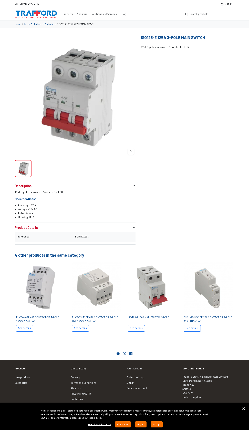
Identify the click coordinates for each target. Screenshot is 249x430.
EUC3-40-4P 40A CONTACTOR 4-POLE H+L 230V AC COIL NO (40, 320)
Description (23, 186)
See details (24, 328)
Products (68, 14)
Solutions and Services (104, 14)
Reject (140, 424)
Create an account (137, 388)
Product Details (26, 227)
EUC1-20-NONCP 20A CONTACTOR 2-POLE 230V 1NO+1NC (208, 320)
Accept (156, 424)
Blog (123, 14)
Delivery (75, 378)
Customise (123, 424)
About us (82, 14)
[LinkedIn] (131, 354)
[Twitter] (124, 354)
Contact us (77, 399)
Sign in (130, 383)
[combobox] (208, 14)
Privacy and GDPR (81, 394)
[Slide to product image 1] (23, 168)
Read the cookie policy (99, 424)
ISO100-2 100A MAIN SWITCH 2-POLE (148, 318)
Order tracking (135, 378)
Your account (134, 369)
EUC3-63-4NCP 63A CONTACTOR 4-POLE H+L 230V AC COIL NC (95, 320)
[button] (244, 409)
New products (22, 378)
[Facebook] (118, 354)
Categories (21, 383)
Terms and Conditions (83, 383)
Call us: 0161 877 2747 (27, 4)
